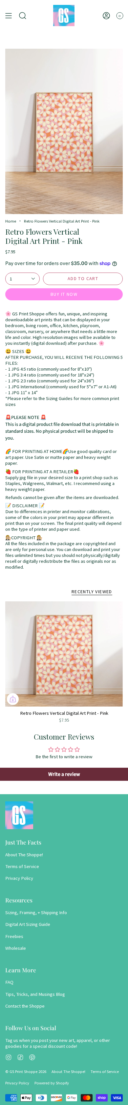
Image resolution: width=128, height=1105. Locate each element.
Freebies (14, 936)
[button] (23, 15)
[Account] (106, 15)
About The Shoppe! (24, 855)
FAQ (9, 982)
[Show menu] (8, 15)
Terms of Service (22, 866)
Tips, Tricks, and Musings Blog (35, 994)
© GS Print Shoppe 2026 (25, 1071)
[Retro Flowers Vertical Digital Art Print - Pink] (64, 654)
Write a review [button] (64, 774)
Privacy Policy (19, 878)
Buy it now (64, 294)
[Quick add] (13, 699)
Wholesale (15, 948)
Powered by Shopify (51, 1082)
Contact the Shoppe (25, 1006)
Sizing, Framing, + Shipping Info (36, 912)
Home (10, 221)
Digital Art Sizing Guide (27, 924)
